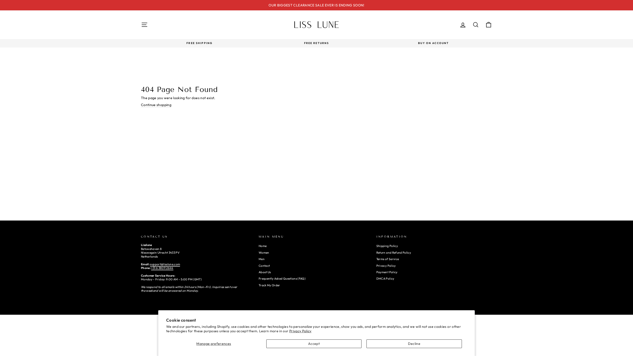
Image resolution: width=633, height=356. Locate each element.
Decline (414, 343)
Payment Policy (387, 272)
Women (264, 252)
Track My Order (269, 285)
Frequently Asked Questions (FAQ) (282, 278)
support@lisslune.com (165, 264)
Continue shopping (156, 105)
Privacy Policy (300, 331)
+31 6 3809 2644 (162, 268)
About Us (265, 272)
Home (263, 246)
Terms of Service (387, 259)
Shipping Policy (387, 246)
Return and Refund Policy (393, 252)
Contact (264, 265)
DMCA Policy (385, 278)
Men (262, 259)
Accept (314, 343)
